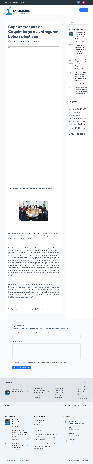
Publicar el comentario (21, 367)
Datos (70, 112)
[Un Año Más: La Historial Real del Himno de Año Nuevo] (71, 34)
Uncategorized (77, 133)
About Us (65, 10)
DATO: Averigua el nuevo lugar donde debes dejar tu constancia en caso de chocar (81, 76)
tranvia (81, 131)
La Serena (74, 118)
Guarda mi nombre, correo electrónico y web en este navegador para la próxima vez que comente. (43, 362)
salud (84, 128)
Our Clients (38, 422)
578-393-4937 (74, 429)
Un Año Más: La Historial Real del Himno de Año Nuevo (17, 392)
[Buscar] (87, 2)
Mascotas (83, 118)
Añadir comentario (18, 341)
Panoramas (73, 124)
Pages (56, 10)
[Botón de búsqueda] (86, 22)
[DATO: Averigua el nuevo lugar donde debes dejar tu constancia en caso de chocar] (71, 74)
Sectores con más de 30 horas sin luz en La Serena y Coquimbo (60, 392)
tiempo (71, 131)
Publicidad (8, 2)
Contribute (84, 10)
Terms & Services (73, 460)
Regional (78, 128)
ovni (81, 121)
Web (60, 333)
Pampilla (85, 121)
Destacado (77, 112)
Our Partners (38, 425)
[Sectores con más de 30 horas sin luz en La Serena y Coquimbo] (71, 61)
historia (78, 115)
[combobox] (77, 23)
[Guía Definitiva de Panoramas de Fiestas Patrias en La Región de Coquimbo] (71, 46)
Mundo (70, 121)
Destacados (72, 115)
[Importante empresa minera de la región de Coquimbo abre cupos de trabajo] (71, 89)
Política (71, 128)
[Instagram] (83, 2)
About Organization (40, 420)
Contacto (23, 2)
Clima (70, 109)
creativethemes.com (76, 442)
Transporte (76, 131)
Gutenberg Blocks (45, 10)
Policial (81, 124)
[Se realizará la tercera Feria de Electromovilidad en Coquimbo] (7, 445)
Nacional (76, 121)
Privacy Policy (84, 460)
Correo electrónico (42, 333)
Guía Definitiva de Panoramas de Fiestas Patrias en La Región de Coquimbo (81, 49)
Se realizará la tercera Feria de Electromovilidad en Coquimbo (20, 445)
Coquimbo (36, 41)
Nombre (15, 333)
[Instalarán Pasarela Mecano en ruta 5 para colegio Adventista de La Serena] (7, 432)
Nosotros (15, 2)
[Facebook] (78, 2)
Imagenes (84, 115)
